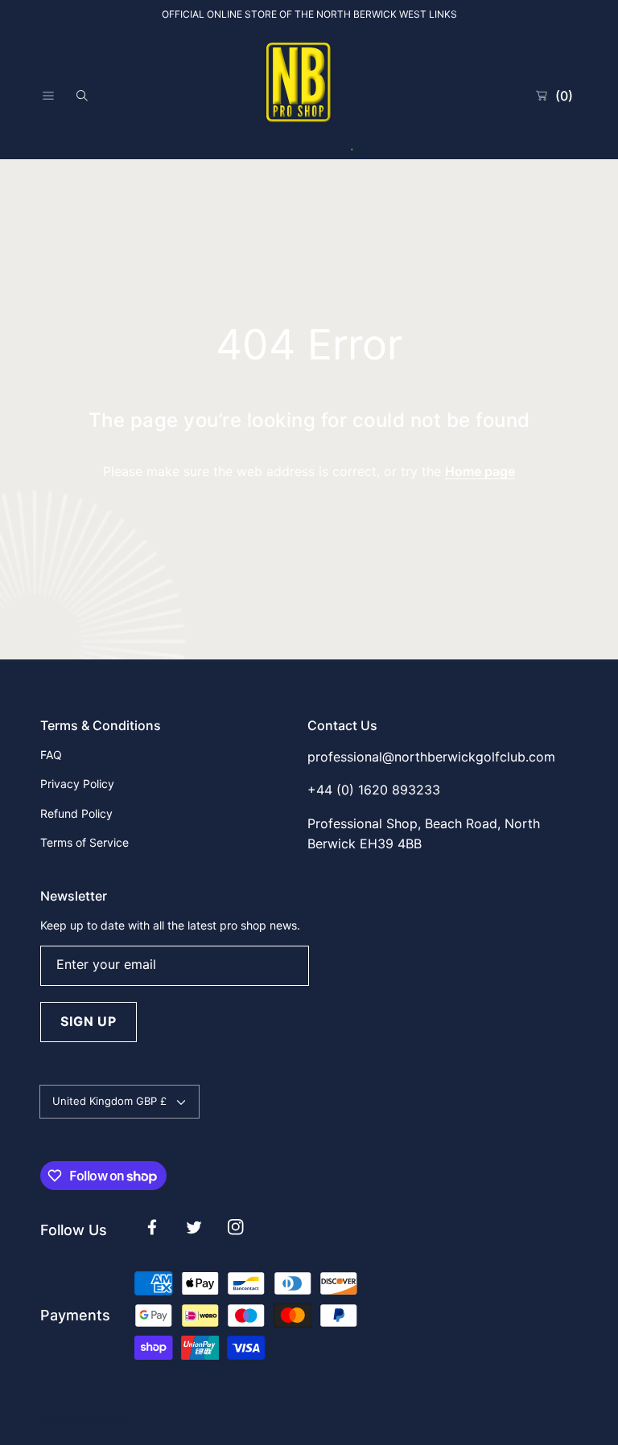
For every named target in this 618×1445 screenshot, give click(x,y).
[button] (48, 95)
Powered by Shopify (85, 1418)
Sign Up (88, 1021)
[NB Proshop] (309, 95)
